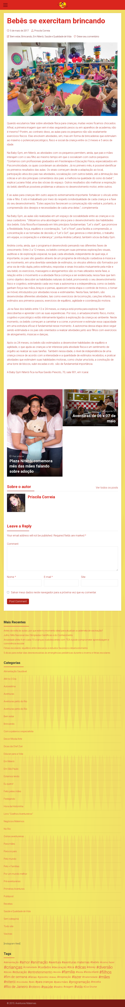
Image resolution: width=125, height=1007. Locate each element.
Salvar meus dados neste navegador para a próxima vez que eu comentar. (54, 592)
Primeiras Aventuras (14, 889)
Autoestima (10, 686)
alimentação (12, 962)
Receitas (8, 904)
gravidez (44, 977)
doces (8, 972)
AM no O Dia (10, 679)
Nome (11, 576)
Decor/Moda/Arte (13, 739)
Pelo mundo (10, 859)
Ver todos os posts (107, 487)
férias (33, 977)
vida (79, 987)
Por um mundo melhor (15, 874)
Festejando (9, 799)
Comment (12, 543)
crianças (14, 967)
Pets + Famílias (11, 866)
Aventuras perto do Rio (15, 701)
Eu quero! (8, 784)
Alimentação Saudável (15, 671)
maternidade (91, 977)
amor (26, 962)
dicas (81, 967)
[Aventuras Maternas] (62, 5)
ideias (53, 977)
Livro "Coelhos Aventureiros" (18, 814)
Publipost (9, 896)
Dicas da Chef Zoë (13, 746)
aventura (55, 962)
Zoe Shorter (91, 986)
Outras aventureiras (14, 836)
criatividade (31, 967)
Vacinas (8, 934)
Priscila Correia (42, 30)
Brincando (26, 36)
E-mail (48, 576)
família (69, 972)
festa (80, 972)
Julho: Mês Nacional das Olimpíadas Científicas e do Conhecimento (38, 635)
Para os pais (10, 851)
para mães (62, 982)
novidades (23, 982)
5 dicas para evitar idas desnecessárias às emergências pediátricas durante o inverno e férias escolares (57, 653)
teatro (59, 986)
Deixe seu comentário (88, 36)
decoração (60, 967)
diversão (106, 967)
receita (97, 981)
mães (105, 977)
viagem (69, 986)
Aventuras (9, 694)
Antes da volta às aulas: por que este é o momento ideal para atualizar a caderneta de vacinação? (53, 630)
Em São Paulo (11, 769)
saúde (48, 987)
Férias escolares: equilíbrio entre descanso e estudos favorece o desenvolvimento (46, 648)
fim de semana (16, 977)
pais (32, 982)
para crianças (45, 982)
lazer (77, 977)
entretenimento (41, 972)
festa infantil (91, 972)
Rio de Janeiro (17, 987)
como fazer (108, 962)
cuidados (45, 967)
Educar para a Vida (13, 754)
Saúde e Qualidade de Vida (58, 36)
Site (83, 576)
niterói (11, 982)
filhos (106, 972)
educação (20, 972)
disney (92, 967)
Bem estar (15, 36)
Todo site (8, 926)
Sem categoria (11, 919)
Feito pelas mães (12, 791)
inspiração (65, 976)
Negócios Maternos (14, 821)
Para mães (9, 844)
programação (80, 982)
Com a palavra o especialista (18, 731)
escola (58, 972)
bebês (95, 962)
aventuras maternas (76, 962)
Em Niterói (38, 36)
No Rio (7, 829)
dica (71, 967)
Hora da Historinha (13, 806)
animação (40, 962)
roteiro (35, 987)
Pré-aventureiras (12, 881)
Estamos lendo (11, 776)
